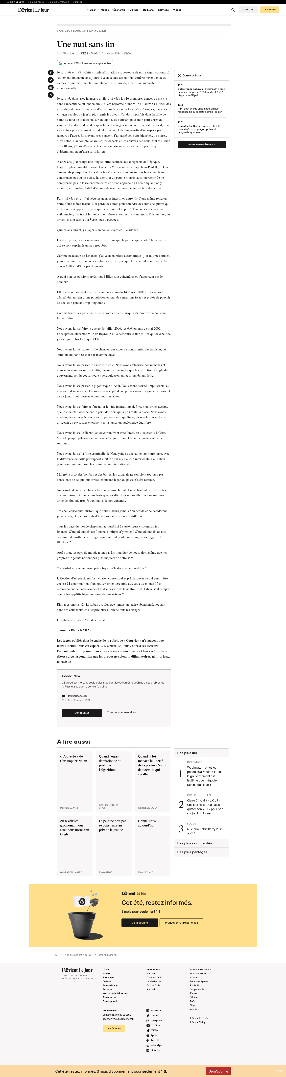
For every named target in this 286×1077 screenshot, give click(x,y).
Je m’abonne (140, 922)
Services (107, 989)
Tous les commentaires (121, 712)
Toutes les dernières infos (201, 144)
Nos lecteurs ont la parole (81, 30)
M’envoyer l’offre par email (181, 922)
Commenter (81, 712)
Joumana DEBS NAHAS (83, 53)
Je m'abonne (218, 1071)
